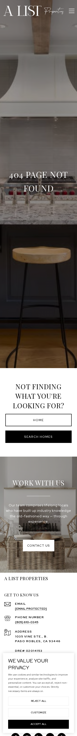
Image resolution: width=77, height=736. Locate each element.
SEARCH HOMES (38, 437)
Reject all (38, 701)
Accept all (38, 724)
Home (38, 420)
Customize (38, 712)
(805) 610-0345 (26, 622)
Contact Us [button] (38, 545)
